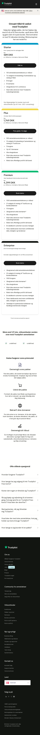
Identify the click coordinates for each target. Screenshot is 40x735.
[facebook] (9, 696)
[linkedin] (6, 696)
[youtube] (14, 696)
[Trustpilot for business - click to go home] (6, 4)
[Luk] (38, 10)
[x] (11, 696)
